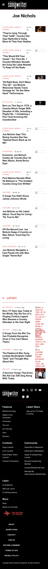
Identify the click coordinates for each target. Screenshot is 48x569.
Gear (4, 433)
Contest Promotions (10, 461)
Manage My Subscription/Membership (35, 472)
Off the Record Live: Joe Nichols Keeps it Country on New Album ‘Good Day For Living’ (17, 233)
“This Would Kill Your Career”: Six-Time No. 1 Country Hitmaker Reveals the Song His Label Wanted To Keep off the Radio (16, 62)
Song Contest (7, 447)
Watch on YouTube (10, 507)
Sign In (11, 540)
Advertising (11, 530)
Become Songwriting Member (32, 462)
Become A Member (11, 545)
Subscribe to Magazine (33, 447)
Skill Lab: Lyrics (8, 489)
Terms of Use (11, 550)
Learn (5, 480)
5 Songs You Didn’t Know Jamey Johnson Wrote (15, 197)
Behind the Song (9, 411)
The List (6, 330)
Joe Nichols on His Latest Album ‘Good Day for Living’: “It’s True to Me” (17, 214)
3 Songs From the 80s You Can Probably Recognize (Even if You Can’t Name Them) (16, 337)
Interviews (7, 151)
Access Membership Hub (34, 468)
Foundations (7, 485)
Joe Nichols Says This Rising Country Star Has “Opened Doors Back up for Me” (16, 138)
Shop (4, 503)
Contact (12, 535)
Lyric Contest (7, 451)
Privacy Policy (12, 556)
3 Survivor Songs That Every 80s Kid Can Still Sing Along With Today (17, 375)
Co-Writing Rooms (9, 492)
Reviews (5, 436)
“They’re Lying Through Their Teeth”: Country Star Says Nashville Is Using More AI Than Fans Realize (16, 37)
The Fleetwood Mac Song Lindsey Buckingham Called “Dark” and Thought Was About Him (17, 357)
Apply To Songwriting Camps (33, 456)
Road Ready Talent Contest (10, 456)
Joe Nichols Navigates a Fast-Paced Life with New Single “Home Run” (15, 253)
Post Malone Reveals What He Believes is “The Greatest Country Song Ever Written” (17, 181)
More (5, 499)
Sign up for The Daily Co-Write (34, 412)
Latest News (33, 406)
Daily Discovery (9, 246)
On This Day (7, 102)
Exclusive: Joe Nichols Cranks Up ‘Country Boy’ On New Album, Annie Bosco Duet (16, 159)
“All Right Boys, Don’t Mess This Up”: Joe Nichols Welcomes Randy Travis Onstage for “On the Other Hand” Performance (16, 88)
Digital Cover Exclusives (7, 416)
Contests (7, 443)
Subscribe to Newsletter (34, 451)
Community (30, 443)
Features (6, 192)
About (12, 524)
